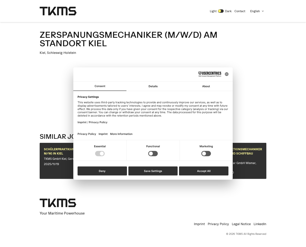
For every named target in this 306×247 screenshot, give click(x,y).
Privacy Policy (218, 224)
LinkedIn (260, 224)
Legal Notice (241, 224)
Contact (239, 11)
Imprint (199, 224)
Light (213, 11)
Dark (228, 11)
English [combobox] (255, 11)
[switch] (221, 11)
